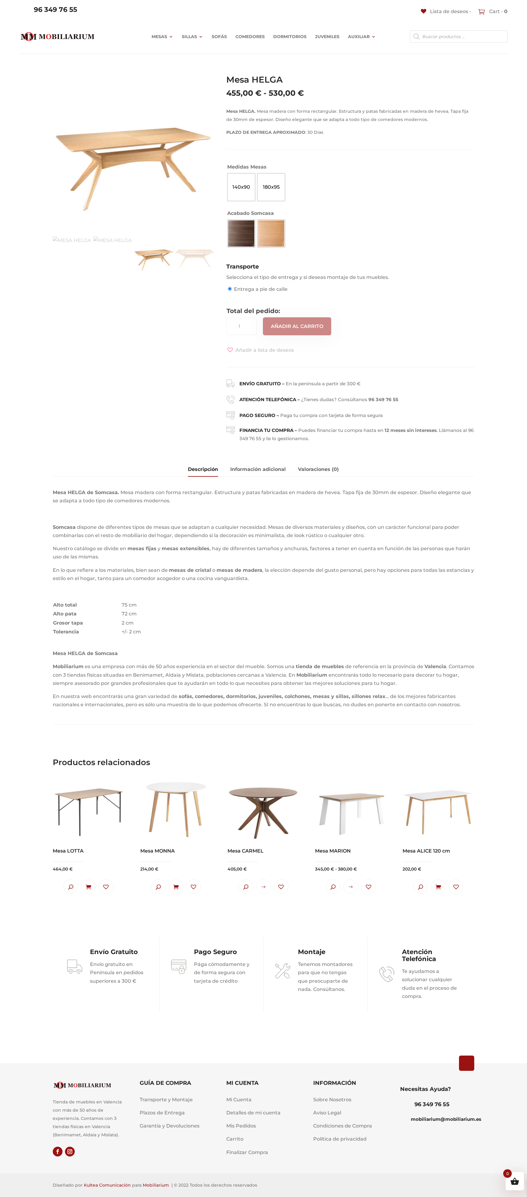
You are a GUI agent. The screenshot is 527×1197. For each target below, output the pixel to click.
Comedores (250, 36)
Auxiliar (359, 36)
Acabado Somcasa (250, 213)
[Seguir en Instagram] (70, 1151)
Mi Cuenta (239, 1100)
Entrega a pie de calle (261, 289)
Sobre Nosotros (332, 1100)
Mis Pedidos (241, 1126)
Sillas (189, 36)
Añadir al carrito (297, 326)
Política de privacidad (340, 1139)
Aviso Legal (327, 1113)
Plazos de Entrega (162, 1113)
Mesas (159, 36)
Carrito (234, 1139)
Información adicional (258, 469)
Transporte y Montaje (166, 1100)
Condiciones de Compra (342, 1126)
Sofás (219, 36)
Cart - (497, 11)
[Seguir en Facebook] (58, 1151)
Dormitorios (290, 36)
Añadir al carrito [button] (88, 886)
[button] (260, 350)
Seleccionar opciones (263, 886)
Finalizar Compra (247, 1152)
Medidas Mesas (247, 167)
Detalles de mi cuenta (253, 1113)
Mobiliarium (156, 1185)
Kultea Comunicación (107, 1185)
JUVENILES (327, 36)
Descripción (203, 469)
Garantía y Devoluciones (169, 1126)
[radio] (241, 187)
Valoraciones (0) (318, 469)
